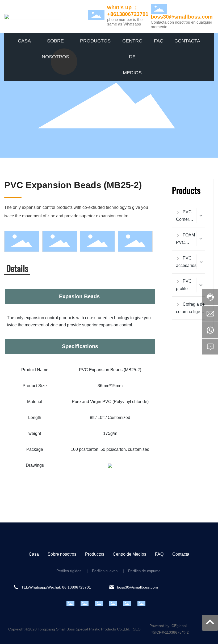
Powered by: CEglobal (168, 626)
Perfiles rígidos (68, 571)
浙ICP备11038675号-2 (170, 632)
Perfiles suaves (104, 571)
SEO (137, 629)
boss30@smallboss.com (182, 17)
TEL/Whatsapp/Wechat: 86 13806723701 (56, 587)
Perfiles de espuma (144, 571)
